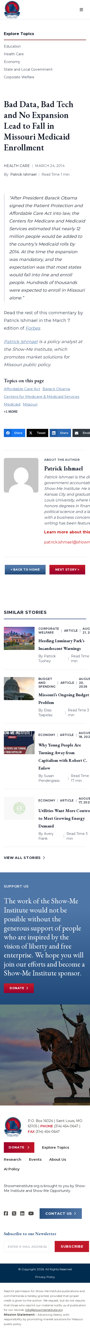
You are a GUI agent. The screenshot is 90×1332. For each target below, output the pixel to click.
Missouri (30, 404)
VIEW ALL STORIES (22, 858)
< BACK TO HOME (25, 569)
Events (35, 1159)
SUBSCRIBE (72, 1246)
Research (12, 1159)
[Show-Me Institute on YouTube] (31, 1213)
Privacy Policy (45, 1277)
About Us (57, 1159)
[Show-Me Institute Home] (12, 9)
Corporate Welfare (19, 77)
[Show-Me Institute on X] (14, 1213)
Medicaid (12, 404)
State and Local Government (28, 69)
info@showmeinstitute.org (44, 1310)
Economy (12, 62)
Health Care (14, 54)
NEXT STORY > (67, 569)
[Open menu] (81, 9)
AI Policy (12, 1169)
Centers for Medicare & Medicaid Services (41, 396)
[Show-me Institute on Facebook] (6, 1213)
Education (12, 46)
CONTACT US (58, 1213)
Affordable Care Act (22, 389)
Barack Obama (56, 389)
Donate (17, 988)
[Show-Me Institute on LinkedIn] (22, 1213)
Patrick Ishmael (23, 174)
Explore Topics (55, 1147)
